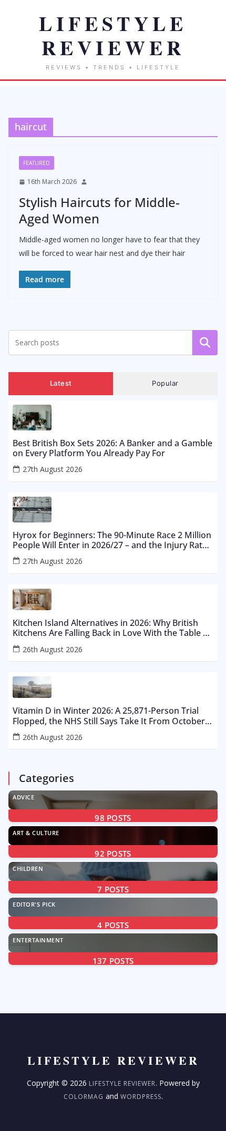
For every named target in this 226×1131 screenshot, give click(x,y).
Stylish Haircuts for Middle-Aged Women (99, 210)
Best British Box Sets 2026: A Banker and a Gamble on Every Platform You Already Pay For (112, 448)
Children (28, 868)
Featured (36, 163)
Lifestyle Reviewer (122, 1083)
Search (205, 342)
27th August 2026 (53, 469)
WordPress (140, 1096)
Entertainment (38, 940)
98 (113, 818)
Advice (23, 797)
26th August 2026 (53, 649)
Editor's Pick (34, 904)
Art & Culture (36, 833)
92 (113, 853)
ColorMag (84, 1096)
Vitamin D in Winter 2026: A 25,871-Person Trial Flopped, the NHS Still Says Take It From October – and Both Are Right (112, 716)
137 (113, 960)
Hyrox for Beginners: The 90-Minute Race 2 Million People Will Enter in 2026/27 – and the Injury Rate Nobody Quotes (112, 540)
